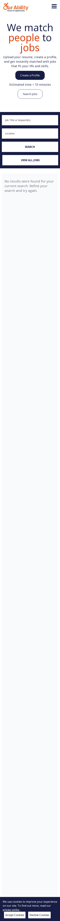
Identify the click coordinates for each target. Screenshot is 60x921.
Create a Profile (30, 75)
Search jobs (30, 94)
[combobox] (30, 120)
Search (30, 147)
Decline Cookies (39, 915)
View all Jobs (30, 160)
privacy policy (11, 910)
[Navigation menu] (54, 6)
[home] (15, 7)
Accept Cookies (14, 915)
